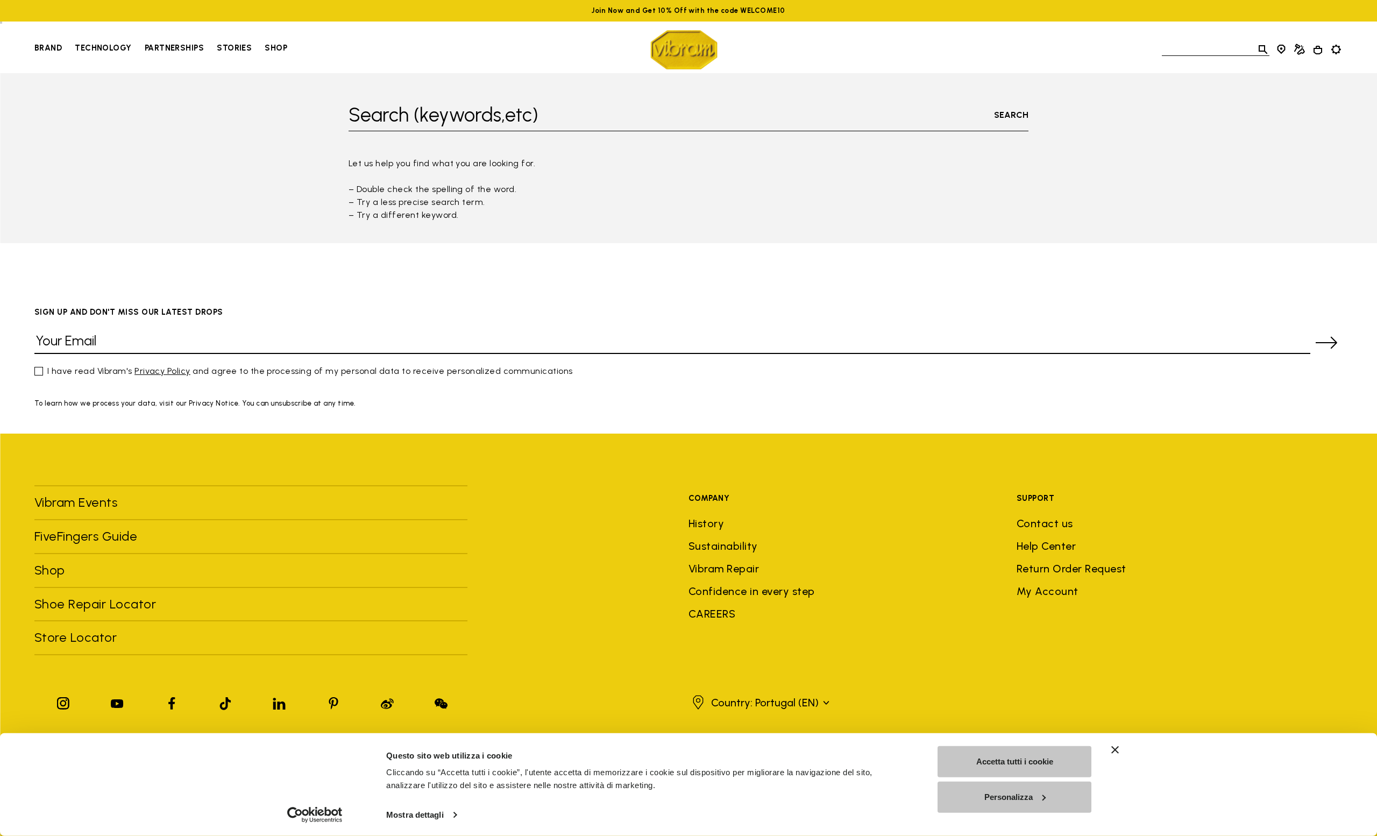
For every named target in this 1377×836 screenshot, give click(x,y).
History (706, 523)
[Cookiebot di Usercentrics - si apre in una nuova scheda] (315, 815)
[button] (759, 702)
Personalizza (1008, 796)
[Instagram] (63, 701)
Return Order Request (1071, 568)
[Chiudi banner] (1115, 750)
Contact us (1045, 523)
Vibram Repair (723, 568)
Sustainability (723, 546)
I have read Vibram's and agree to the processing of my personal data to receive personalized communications (310, 371)
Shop (276, 48)
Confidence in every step (751, 591)
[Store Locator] (1281, 49)
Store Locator (75, 637)
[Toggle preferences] (1336, 49)
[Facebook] (171, 701)
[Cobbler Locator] (1299, 49)
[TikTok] (225, 701)
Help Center (1046, 546)
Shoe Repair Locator (95, 604)
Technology (103, 48)
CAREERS (711, 613)
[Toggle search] (1263, 49)
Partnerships (174, 48)
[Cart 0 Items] (1317, 50)
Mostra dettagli (415, 814)
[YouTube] (117, 701)
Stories (234, 48)
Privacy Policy (162, 371)
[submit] (1326, 342)
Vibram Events (75, 502)
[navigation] (160, 49)
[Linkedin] (279, 701)
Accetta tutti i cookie (1014, 761)
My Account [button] (1047, 591)
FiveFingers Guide (87, 536)
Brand (48, 48)
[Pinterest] (333, 701)
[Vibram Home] (684, 49)
